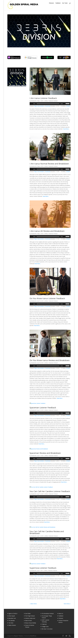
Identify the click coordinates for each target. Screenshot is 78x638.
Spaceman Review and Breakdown (45, 453)
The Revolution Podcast (48, 613)
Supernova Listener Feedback (43, 568)
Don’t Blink (27, 613)
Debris (46, 100)
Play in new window (39, 106)
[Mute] (64, 103)
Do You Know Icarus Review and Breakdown (50, 360)
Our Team (65, 3)
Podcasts (51, 3)
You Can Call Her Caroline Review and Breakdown (47, 532)
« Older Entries (33, 603)
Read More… (66, 129)
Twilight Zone (45, 626)
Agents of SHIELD (12, 613)
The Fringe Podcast (30, 616)
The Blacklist (11, 620)
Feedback (58, 3)
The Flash (10, 623)
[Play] (31, 103)
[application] (50, 103)
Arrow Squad (11, 616)
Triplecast (44, 624)
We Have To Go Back (47, 629)
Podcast (55, 100)
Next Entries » (67, 603)
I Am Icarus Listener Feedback (43, 98)
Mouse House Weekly (30, 623)
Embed (68, 106)
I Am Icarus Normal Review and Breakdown (49, 163)
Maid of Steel (28, 620)
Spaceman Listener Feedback (43, 407)
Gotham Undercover (30, 618)
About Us (60, 613)
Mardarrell (33, 100)
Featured (50, 100)
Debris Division (12, 625)
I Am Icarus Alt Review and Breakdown (47, 231)
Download (47, 106)
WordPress (33, 636)
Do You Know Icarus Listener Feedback (47, 298)
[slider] (68, 103)
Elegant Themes (18, 636)
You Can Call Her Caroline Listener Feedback (50, 491)
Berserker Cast (12, 618)
